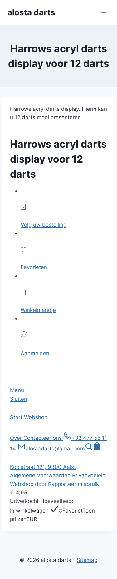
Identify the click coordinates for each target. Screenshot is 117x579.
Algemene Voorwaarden (41, 475)
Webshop (35, 417)
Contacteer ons (43, 438)
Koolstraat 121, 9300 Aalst (43, 467)
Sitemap (87, 560)
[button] (89, 448)
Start (17, 417)
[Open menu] (104, 12)
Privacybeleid (89, 475)
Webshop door (29, 484)
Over (16, 438)
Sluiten (18, 399)
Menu (17, 390)
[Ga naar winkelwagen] (97, 448)
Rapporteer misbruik (73, 484)
